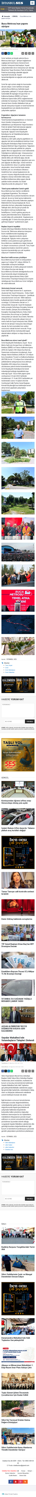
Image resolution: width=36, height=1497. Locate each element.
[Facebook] (2, 53)
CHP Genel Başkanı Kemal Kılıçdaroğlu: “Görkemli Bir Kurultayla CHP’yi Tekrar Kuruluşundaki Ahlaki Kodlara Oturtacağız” (21, 9)
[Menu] (32, 3)
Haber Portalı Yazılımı (11, 1494)
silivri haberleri (9, 1147)
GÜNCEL (15, 16)
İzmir (6, 668)
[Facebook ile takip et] (10, 1482)
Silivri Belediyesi (10, 1143)
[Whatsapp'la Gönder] (11, 53)
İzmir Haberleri (9, 672)
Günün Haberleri (10, 1473)
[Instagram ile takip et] (20, 1482)
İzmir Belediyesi (10, 670)
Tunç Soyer (8, 665)
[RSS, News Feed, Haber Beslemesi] (25, 1482)
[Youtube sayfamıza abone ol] (15, 1482)
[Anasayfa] (18, 1471)
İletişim (30, 1471)
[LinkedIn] (8, 53)
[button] (26, 53)
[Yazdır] (23, 53)
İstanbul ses (9, 1149)
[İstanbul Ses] (12, 3)
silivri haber (8, 1145)
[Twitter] (5, 53)
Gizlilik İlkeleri (13, 1475)
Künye (23, 1471)
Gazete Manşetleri (23, 1473)
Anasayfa (7, 16)
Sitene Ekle (22, 1475)
